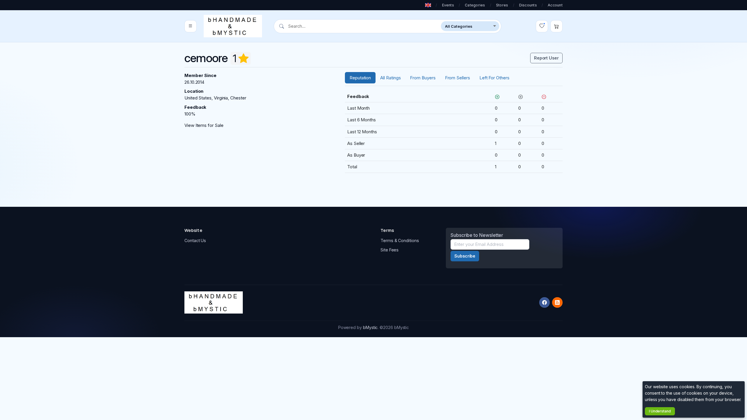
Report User (546, 57)
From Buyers (422, 77)
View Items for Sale (204, 125)
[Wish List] (542, 26)
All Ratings (390, 77)
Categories (475, 5)
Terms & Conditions (400, 240)
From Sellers (457, 77)
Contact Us (195, 240)
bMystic (370, 327)
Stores (502, 5)
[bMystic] (233, 26)
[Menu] (190, 26)
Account (555, 5)
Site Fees (390, 249)
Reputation (360, 77)
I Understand (660, 411)
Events (448, 5)
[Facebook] (544, 302)
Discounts (528, 5)
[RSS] (557, 302)
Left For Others (494, 77)
